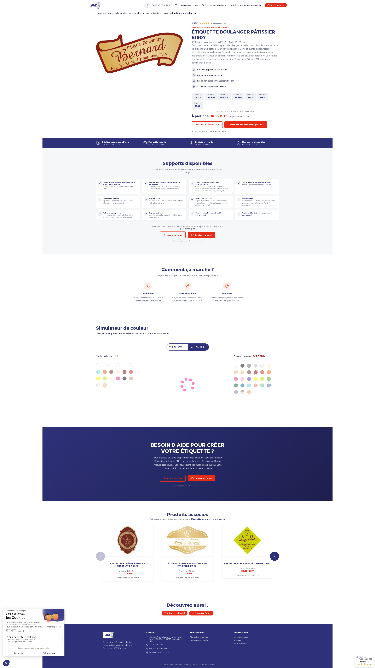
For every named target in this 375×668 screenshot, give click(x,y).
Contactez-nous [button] (203, 235)
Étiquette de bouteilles (199, 640)
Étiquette (100, 13)
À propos (237, 640)
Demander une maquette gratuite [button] (246, 125)
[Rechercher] (146, 5)
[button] (274, 556)
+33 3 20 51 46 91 (163, 5)
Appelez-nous (174, 235)
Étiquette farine (203, 613)
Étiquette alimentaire (117, 13)
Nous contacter (277, 5)
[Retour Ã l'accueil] (94, 5)
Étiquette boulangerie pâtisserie (144, 13)
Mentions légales (241, 637)
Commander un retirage (215, 5)
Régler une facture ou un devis (247, 5)
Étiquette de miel (176, 613)
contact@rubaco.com (188, 5)
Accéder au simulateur (207, 125)
